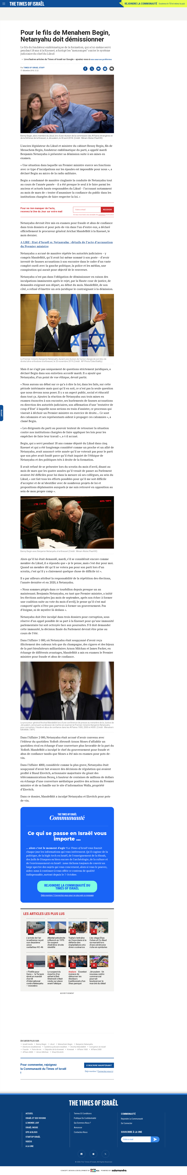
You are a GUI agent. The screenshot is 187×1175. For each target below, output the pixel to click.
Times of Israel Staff (34, 68)
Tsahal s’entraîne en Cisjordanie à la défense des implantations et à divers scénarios (77, 942)
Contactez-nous (81, 1132)
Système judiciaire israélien (55, 1047)
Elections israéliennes (32, 1047)
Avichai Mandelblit (78, 1047)
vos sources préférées (101, 59)
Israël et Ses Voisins (36, 1118)
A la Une (29, 1146)
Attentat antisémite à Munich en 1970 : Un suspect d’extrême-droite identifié (56, 942)
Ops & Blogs (31, 1132)
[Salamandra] (119, 1170)
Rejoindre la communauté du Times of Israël (67, 886)
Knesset (70, 1049)
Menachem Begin (65, 1044)
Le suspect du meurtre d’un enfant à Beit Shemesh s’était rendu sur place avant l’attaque (55, 978)
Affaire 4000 (28, 1052)
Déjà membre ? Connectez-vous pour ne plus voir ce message (67, 895)
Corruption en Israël (97, 1047)
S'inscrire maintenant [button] (99, 1065)
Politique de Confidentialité (85, 1118)
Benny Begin (41, 1044)
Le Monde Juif (32, 1123)
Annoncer (78, 1127)
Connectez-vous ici (105, 1071)
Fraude (25, 1049)
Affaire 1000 (82, 1049)
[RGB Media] (95, 1170)
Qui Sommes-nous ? (82, 1123)
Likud (52, 1044)
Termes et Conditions (83, 1113)
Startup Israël (33, 1137)
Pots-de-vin (36, 1049)
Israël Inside (28, 1044)
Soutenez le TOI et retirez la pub (172, 3)
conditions (101, 215)
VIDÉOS (29, 1141)
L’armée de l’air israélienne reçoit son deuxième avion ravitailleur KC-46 (34, 942)
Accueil (29, 1113)
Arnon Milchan (42, 1052)
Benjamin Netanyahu (84, 1044)
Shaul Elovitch (58, 1052)
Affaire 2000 (96, 1049)
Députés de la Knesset (54, 1049)
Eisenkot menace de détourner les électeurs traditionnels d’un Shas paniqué (77, 978)
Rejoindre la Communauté (141, 3)
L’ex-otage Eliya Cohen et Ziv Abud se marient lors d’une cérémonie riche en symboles (98, 942)
